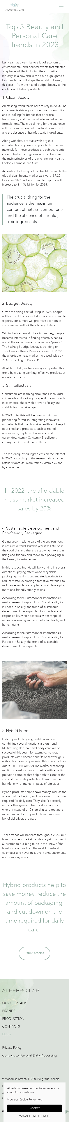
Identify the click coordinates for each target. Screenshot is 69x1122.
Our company (14, 1003)
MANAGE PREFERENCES (34, 1116)
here (40, 1099)
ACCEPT (34, 1108)
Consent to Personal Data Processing (29, 1055)
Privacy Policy (11, 1048)
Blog (6, 1034)
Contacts (11, 1026)
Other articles (34, 953)
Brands (8, 1011)
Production (13, 1019)
